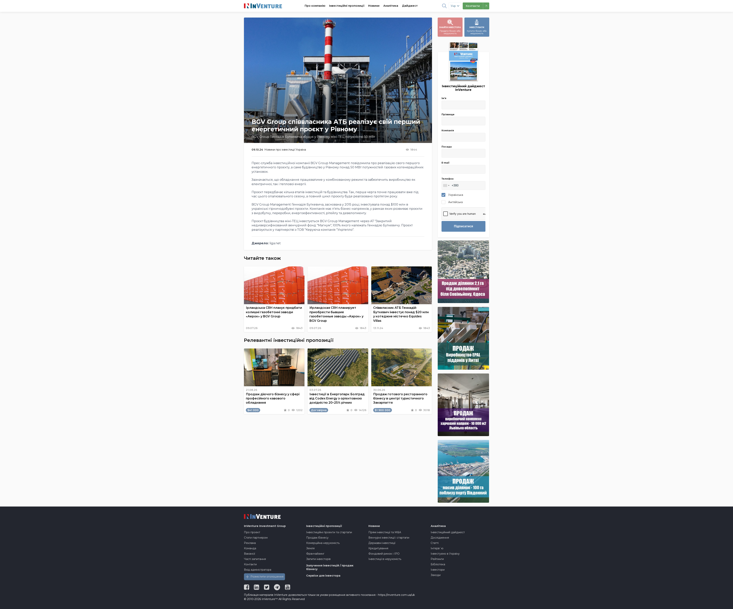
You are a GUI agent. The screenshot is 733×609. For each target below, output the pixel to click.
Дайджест (410, 5)
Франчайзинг (315, 553)
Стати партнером (256, 537)
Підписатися (463, 226)
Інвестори (438, 569)
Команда (250, 548)
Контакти (250, 564)
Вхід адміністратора (257, 569)
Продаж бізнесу (317, 537)
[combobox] (446, 185)
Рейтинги (437, 559)
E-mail (445, 162)
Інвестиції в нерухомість (384, 559)
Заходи (436, 575)
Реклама (250, 543)
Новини (373, 5)
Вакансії (249, 553)
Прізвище (448, 114)
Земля (310, 548)
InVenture (265, 526)
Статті (435, 543)
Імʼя (444, 98)
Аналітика (390, 5)
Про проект (252, 532)
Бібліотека (438, 564)
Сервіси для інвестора (323, 575)
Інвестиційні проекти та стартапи (329, 532)
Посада (447, 146)
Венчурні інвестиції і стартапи (388, 537)
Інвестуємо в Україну (445, 553)
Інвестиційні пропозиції (346, 5)
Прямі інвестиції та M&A (384, 532)
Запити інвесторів (318, 559)
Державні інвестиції (381, 543)
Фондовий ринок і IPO (384, 553)
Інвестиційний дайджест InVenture (463, 88)
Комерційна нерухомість (323, 543)
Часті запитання (255, 559)
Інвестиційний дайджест (448, 532)
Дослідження (440, 537)
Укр (453, 6)
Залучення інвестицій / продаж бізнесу (329, 567)
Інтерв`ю (437, 548)
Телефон (448, 178)
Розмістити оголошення (266, 576)
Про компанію (315, 5)
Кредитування (378, 548)
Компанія (448, 130)
